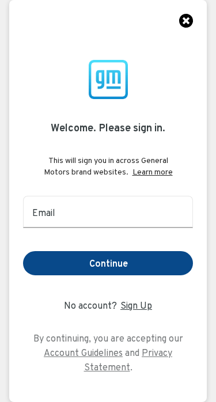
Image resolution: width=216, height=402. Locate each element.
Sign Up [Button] (136, 305)
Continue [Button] (108, 263)
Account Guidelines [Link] (83, 353)
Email (43, 213)
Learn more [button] (152, 171)
